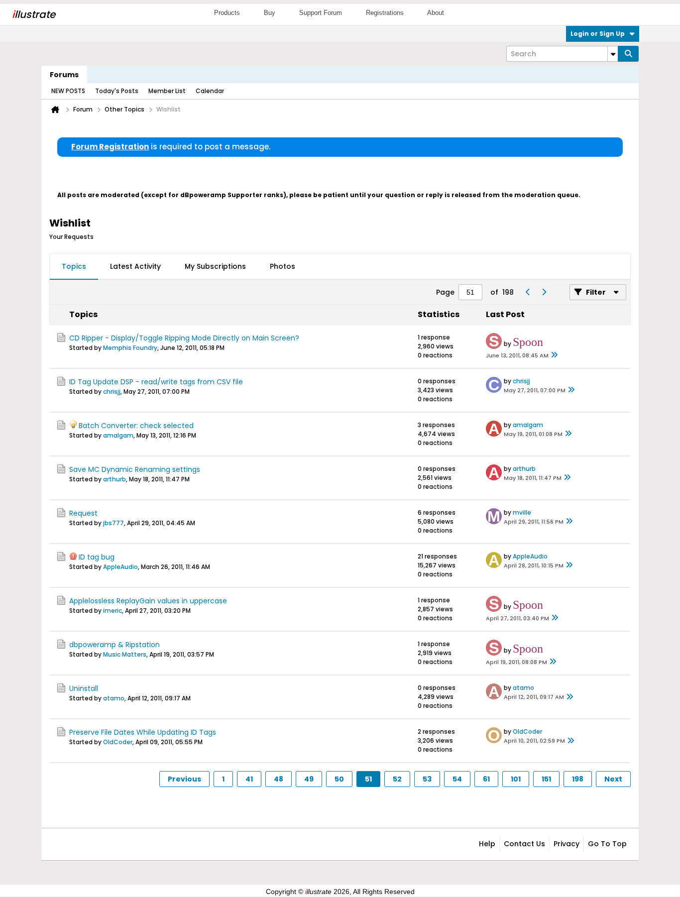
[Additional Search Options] (612, 54)
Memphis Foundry (130, 347)
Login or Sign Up (597, 33)
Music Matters (124, 654)
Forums (64, 75)
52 (397, 779)
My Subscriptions (215, 266)
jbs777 (113, 523)
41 (249, 779)
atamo (113, 698)
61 (486, 779)
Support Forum (320, 12)
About (435, 12)
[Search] (628, 54)
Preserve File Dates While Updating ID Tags (142, 732)
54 (457, 779)
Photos (282, 266)
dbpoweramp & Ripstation (114, 645)
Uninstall (83, 688)
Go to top (607, 844)
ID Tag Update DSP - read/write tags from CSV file (156, 382)
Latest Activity (135, 266)
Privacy (566, 844)
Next (613, 779)
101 (516, 779)
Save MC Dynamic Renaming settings (134, 469)
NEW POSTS (68, 91)
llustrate (33, 14)
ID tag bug (96, 557)
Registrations (385, 12)
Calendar (210, 91)
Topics (74, 266)
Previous (184, 779)
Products (227, 12)
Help (487, 844)
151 (546, 779)
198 (577, 779)
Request (83, 513)
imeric (112, 610)
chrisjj (111, 391)
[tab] (74, 267)
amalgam (118, 435)
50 (339, 779)
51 (368, 779)
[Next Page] (544, 292)
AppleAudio (120, 566)
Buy (269, 12)
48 (278, 779)
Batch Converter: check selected (136, 426)
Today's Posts (116, 91)
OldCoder (117, 742)
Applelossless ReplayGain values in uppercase (148, 601)
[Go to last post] (555, 355)
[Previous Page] (528, 292)
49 (309, 779)
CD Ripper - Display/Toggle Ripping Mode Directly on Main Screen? (184, 338)
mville (522, 512)
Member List (167, 91)
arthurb (114, 479)
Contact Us (524, 844)
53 (427, 779)
